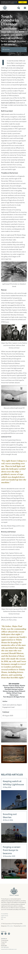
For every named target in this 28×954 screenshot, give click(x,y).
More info (15, 3)
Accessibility (4, 913)
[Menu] (25, 8)
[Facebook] (2, 934)
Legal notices (4, 915)
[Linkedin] (6, 934)
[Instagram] (9, 934)
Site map (3, 917)
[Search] (19, 8)
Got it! (23, 2)
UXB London (10, 926)
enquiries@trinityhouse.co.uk (8, 949)
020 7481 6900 (5, 947)
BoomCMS (23, 926)
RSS (2, 919)
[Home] (8, 8)
